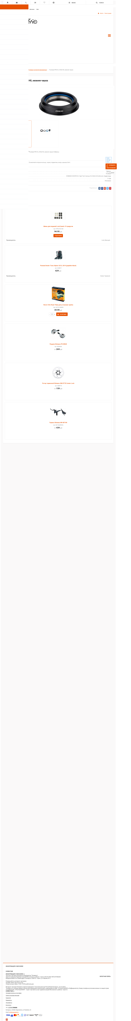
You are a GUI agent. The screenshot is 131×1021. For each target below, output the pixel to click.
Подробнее (58, 235)
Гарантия (8, 998)
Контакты (8, 1005)
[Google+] (105, 188)
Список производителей (12, 995)
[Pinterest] (110, 188)
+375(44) (12, 1007)
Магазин (32, 9)
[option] (59, 111)
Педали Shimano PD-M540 (58, 344)
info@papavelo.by (14, 1012)
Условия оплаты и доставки (13, 993)
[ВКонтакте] (99, 188)
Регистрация (108, 13)
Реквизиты (9, 1000)
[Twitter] (107, 188)
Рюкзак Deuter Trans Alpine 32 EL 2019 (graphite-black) (58, 265)
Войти (101, 13)
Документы (9, 1002)
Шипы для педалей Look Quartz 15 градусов (58, 226)
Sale (37, 9)
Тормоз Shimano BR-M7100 (58, 422)
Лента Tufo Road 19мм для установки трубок (58, 305)
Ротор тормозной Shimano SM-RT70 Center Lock (58, 383)
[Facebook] (102, 188)
